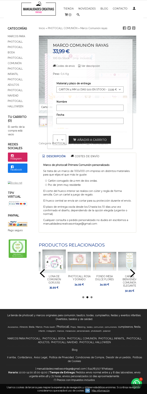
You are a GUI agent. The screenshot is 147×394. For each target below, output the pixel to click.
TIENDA (68, 8)
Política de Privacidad (61, 357)
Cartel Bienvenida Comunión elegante (130, 281)
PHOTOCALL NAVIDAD (15, 93)
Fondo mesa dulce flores (104, 278)
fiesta (137, 326)
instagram (51, 331)
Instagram (16, 158)
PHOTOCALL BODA (15, 50)
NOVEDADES (87, 8)
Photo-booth (49, 327)
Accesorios (13, 327)
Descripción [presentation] (56, 156)
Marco (39, 326)
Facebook (16, 169)
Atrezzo (23, 326)
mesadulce (70, 331)
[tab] (53, 156)
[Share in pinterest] (133, 28)
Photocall (62, 326)
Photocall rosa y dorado (79, 278)
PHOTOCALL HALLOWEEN (15, 104)
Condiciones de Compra (89, 357)
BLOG (104, 8)
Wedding (81, 327)
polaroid (106, 331)
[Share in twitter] (129, 28)
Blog (74, 349)
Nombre (61, 101)
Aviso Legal (40, 357)
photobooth (96, 331)
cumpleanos (125, 326)
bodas (90, 327)
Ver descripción (90, 65)
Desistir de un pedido (118, 357)
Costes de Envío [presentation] (86, 156)
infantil (41, 331)
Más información (101, 390)
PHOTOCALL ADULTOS (15, 82)
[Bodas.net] (15, 182)
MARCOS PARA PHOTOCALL (16, 39)
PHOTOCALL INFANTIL (15, 71)
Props (73, 327)
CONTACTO (120, 8)
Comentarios (100, 143)
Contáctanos (25, 357)
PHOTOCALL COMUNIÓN (15, 60)
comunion (98, 327)
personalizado (83, 331)
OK (87, 390)
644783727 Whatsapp (100, 368)
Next (132, 273)
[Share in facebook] (124, 28)
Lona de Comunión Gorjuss (54, 279)
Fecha (60, 114)
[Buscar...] (78, 15)
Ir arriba (11, 357)
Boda (31, 326)
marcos (60, 331)
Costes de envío (65, 65)
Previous (42, 273)
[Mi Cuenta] (134, 9)
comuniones (111, 327)
